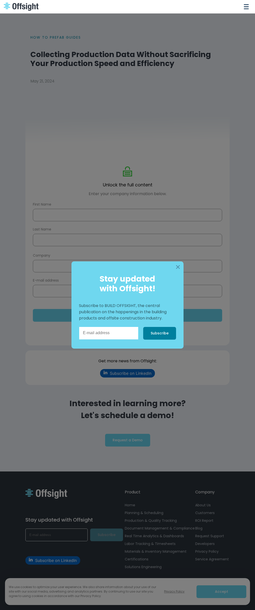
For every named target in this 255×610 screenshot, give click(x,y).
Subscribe (160, 333)
